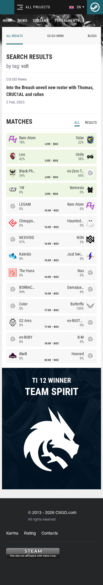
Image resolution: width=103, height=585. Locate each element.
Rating (30, 533)
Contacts (49, 533)
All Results (14, 36)
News (22, 21)
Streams (41, 21)
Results (91, 123)
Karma (12, 533)
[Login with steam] (95, 7)
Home (7, 21)
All (77, 123)
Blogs (92, 36)
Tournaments (67, 21)
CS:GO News (55, 36)
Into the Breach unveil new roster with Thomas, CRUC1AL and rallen (50, 91)
